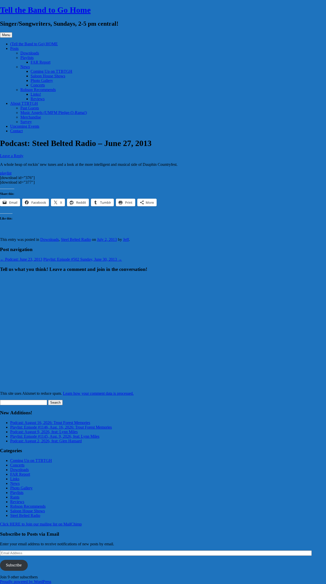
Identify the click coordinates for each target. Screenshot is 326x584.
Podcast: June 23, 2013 (21, 259)
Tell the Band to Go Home (45, 9)
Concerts (38, 85)
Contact (16, 131)
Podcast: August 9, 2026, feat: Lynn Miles (44, 432)
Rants (14, 497)
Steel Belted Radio (76, 239)
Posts (14, 48)
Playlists (27, 57)
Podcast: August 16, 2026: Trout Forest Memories (50, 422)
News (25, 67)
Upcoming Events (24, 126)
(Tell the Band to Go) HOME (34, 44)
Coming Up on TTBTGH (51, 71)
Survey (26, 122)
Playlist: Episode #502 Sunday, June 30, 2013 (82, 259)
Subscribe (14, 565)
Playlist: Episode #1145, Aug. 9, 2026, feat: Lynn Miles (54, 436)
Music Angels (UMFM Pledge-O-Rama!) (53, 112)
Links (14, 479)
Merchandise (30, 117)
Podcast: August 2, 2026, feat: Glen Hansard (46, 441)
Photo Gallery (42, 80)
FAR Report (40, 62)
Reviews (38, 99)
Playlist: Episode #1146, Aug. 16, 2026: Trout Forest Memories (61, 427)
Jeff (126, 239)
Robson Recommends (38, 89)
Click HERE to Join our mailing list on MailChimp (41, 524)
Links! (36, 94)
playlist (5, 173)
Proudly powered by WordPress (25, 581)
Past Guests (29, 108)
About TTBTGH (24, 103)
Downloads (29, 53)
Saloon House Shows (48, 76)
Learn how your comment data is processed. (98, 393)
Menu (6, 35)
